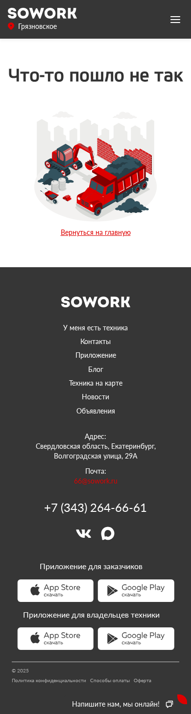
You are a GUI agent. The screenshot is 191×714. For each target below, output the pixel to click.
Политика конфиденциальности (49, 680)
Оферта (142, 680)
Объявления (95, 411)
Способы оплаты (110, 680)
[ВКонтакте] (83, 533)
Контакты (95, 341)
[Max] (108, 533)
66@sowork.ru (96, 481)
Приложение (95, 355)
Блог (95, 369)
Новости (95, 396)
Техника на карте (95, 383)
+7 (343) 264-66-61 (95, 507)
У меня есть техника (95, 327)
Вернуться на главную (96, 232)
